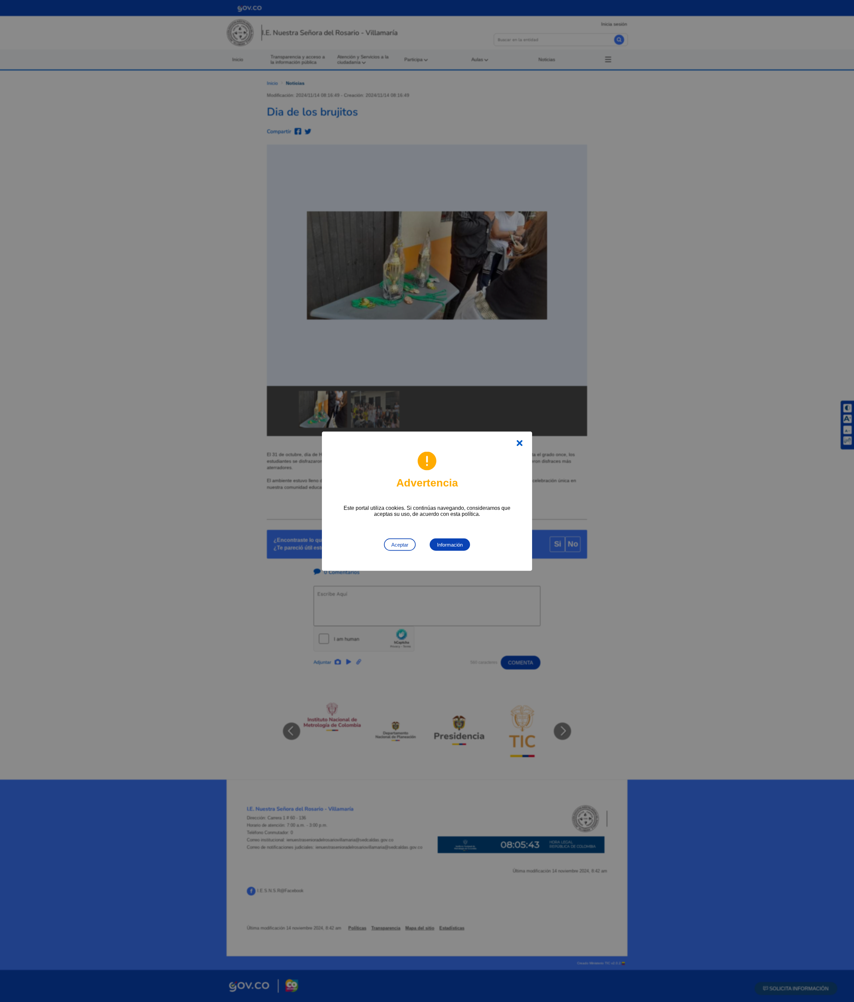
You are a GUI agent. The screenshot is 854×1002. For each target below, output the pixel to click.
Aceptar (399, 544)
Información (450, 544)
